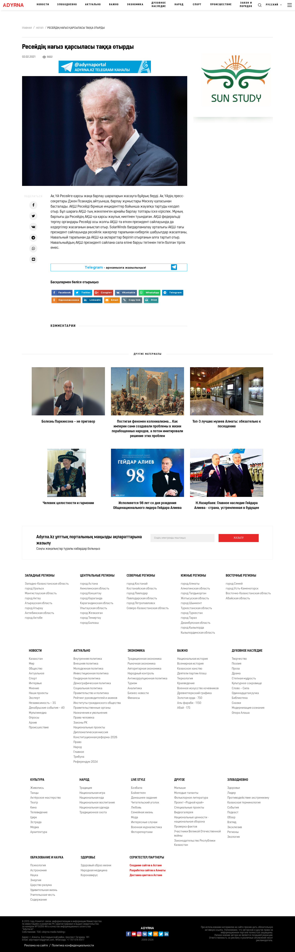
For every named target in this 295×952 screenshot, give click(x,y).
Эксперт (34, 698)
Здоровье (233, 788)
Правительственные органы (92, 707)
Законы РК (80, 722)
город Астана (89, 583)
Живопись (37, 788)
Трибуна (78, 756)
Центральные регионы (97, 575)
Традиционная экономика (145, 658)
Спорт (197, 4)
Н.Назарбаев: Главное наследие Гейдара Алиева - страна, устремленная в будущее (226, 505)
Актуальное (36, 673)
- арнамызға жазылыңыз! (115, 267)
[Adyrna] (14, 5)
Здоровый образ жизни (96, 865)
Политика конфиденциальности (73, 945)
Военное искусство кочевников (198, 688)
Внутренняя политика (87, 658)
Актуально (93, 4)
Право (77, 742)
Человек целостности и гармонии (68, 503)
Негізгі (40, 28)
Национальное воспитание (97, 802)
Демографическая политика (92, 683)
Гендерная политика (86, 678)
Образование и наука (46, 857)
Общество (35, 668)
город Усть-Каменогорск (242, 588)
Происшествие (221, 4)
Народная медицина (94, 870)
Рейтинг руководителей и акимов (95, 698)
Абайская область (238, 598)
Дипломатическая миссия (90, 732)
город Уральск (34, 588)
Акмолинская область (94, 588)
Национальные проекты (89, 727)
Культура (37, 780)
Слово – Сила (240, 688)
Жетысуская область (195, 598)
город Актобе (34, 618)
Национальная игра (92, 793)
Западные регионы (39, 575)
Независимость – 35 (42, 703)
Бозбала (136, 788)
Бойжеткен (138, 793)
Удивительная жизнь (43, 890)
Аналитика (135, 688)
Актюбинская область (39, 613)
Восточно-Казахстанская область (248, 593)
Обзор (231, 817)
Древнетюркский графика (194, 693)
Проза (236, 668)
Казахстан (36, 658)
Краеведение (186, 683)
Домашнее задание (144, 797)
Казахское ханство (189, 668)
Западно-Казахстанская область (47, 583)
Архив (33, 722)
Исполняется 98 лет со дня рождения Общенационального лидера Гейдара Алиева (147, 505)
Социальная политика (87, 688)
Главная (27, 28)
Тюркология (185, 678)
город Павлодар (137, 593)
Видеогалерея (183, 812)
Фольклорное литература (191, 797)
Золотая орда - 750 (189, 698)
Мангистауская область (41, 593)
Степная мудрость (244, 678)
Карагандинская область (96, 603)
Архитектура (38, 832)
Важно (114, 4)
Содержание (38, 899)
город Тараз (189, 618)
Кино (33, 807)
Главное (78, 752)
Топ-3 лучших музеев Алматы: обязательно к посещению (226, 424)
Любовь (136, 807)
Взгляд (231, 822)
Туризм (132, 683)
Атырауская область (38, 603)
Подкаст (232, 812)
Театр (34, 802)
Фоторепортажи (142, 832)
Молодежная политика (88, 668)
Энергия (35, 880)
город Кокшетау (90, 593)
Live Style (138, 780)
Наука (34, 875)
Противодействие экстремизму (248, 797)
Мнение (34, 688)
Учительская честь (42, 895)
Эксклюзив (234, 827)
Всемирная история (190, 663)
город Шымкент (191, 603)
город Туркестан (192, 613)
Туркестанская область (196, 608)
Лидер (231, 793)
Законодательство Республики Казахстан (194, 843)
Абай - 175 (183, 707)
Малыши (180, 788)
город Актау (33, 598)
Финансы (134, 698)
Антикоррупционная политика (147, 678)
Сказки (236, 703)
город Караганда (91, 598)
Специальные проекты (189, 807)
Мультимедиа (38, 713)
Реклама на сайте (36, 945)
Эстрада (36, 822)
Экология (233, 837)
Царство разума (41, 885)
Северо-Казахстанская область (148, 608)
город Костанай (137, 583)
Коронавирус (89, 875)
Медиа (34, 827)
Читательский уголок (145, 802)
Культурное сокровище (247, 683)
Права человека (83, 717)
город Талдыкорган (193, 593)
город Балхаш (89, 623)
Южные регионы (193, 575)
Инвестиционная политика (91, 673)
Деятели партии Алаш (191, 673)
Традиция (85, 788)
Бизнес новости (138, 693)
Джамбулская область (195, 623)
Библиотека (240, 698)
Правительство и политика (91, 693)
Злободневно (67, 4)
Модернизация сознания (248, 707)
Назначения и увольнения (90, 713)
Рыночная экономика (142, 663)
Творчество (239, 658)
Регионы (233, 832)
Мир (31, 663)
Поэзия (236, 663)
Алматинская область (195, 588)
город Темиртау (90, 618)
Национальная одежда (94, 807)
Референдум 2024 (85, 761)
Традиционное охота (93, 812)
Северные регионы (141, 575)
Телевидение (39, 812)
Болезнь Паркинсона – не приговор (68, 422)
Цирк (33, 817)
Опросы (34, 717)
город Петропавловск (141, 603)
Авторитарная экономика (144, 668)
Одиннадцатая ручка (245, 693)
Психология (38, 865)
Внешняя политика (85, 663)
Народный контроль (141, 673)
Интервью (35, 683)
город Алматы (190, 583)
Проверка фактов (185, 826)
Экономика (135, 4)
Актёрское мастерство (45, 797)
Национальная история (192, 658)
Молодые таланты (186, 793)
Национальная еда (91, 797)
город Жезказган (91, 613)
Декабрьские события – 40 (47, 707)
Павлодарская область (142, 598)
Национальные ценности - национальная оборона (191, 819)
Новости (43, 4)
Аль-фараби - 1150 (189, 703)
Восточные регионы (241, 575)
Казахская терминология (243, 802)
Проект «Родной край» (189, 802)
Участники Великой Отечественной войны (197, 833)
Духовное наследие (159, 5)
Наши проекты (38, 693)
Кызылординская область (198, 632)
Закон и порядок (246, 5)
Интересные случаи (144, 822)
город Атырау (34, 608)
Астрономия (38, 870)
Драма (236, 673)
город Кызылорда (192, 627)
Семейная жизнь (142, 812)
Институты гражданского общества (97, 703)
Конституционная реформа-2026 (95, 737)
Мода (134, 817)
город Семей (234, 583)
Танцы (34, 793)
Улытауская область (93, 608)
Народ (179, 4)
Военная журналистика (146, 827)
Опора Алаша (241, 713)
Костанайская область (142, 588)
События (233, 807)
